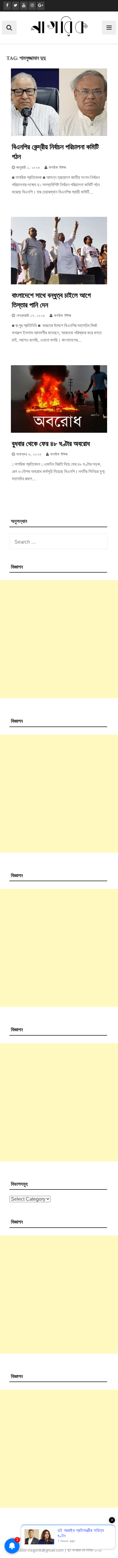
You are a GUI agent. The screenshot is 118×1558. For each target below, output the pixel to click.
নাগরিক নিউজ (57, 167)
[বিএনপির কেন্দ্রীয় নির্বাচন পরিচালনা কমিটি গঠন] (59, 134)
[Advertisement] (59, 639)
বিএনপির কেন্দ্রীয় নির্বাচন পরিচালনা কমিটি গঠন (55, 151)
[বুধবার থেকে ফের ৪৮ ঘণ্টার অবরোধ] (59, 431)
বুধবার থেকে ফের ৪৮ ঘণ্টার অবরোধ (51, 443)
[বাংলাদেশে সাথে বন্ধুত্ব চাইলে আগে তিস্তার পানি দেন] (59, 283)
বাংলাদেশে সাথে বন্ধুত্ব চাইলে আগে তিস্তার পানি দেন (51, 299)
